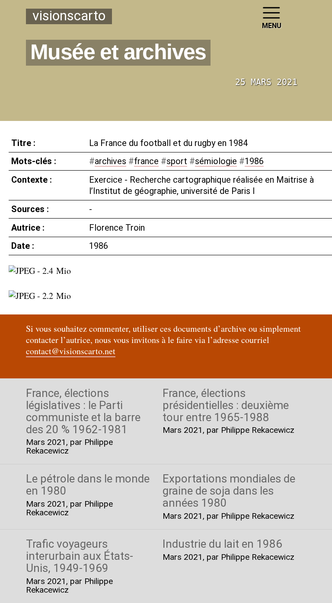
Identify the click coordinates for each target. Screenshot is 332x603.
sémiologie (216, 161)
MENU (271, 26)
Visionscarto (68, 16)
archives (110, 161)
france (146, 161)
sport (176, 161)
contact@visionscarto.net (70, 351)
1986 (254, 161)
